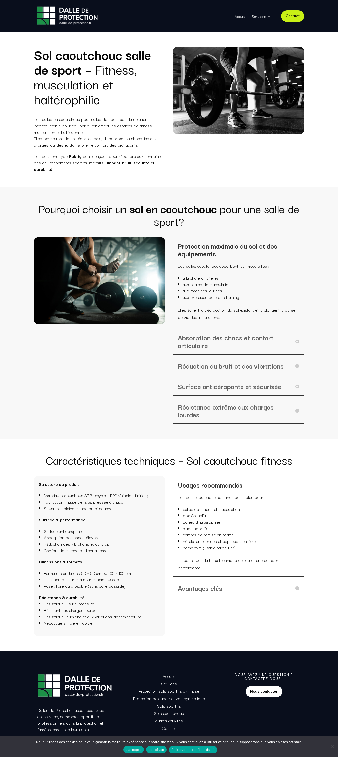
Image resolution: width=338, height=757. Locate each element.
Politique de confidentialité (193, 750)
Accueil (240, 16)
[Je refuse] (331, 746)
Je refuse (156, 750)
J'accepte (133, 750)
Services (259, 16)
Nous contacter (264, 691)
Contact (293, 15)
